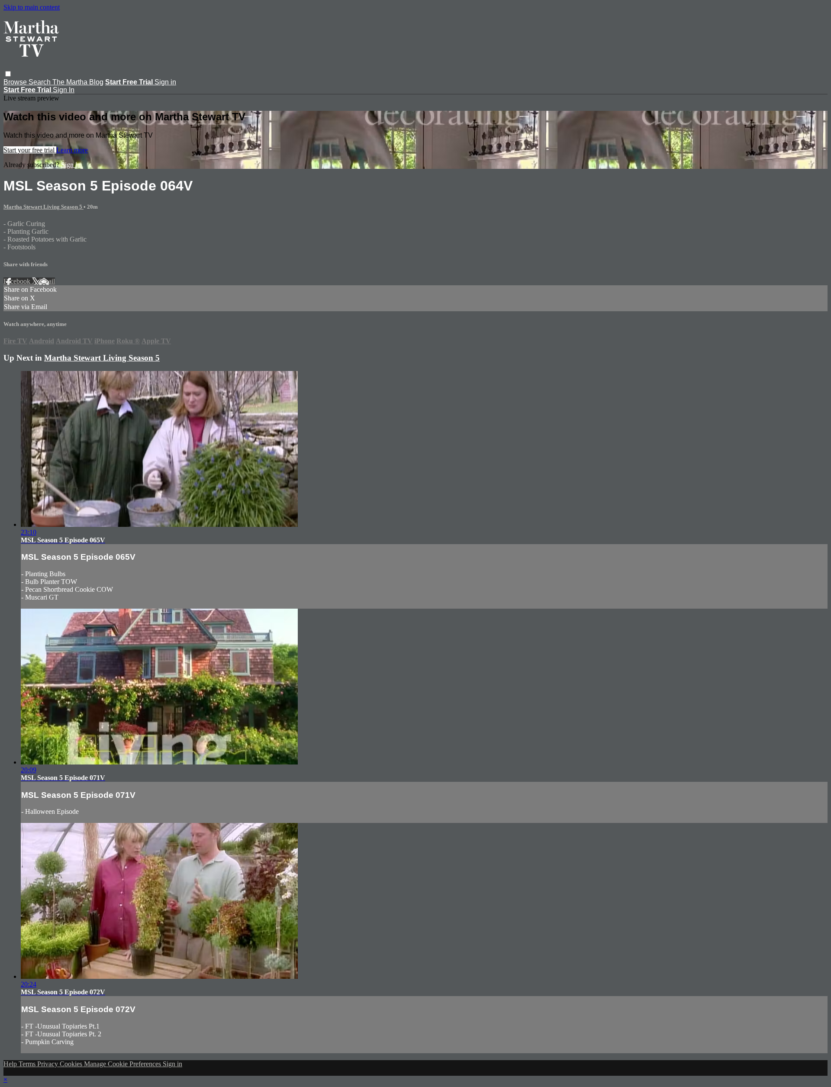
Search (40, 82)
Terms (28, 1064)
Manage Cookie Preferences (123, 1064)
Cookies (72, 1064)
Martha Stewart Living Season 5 (43, 206)
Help (11, 1064)
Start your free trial (29, 150)
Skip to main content (31, 7)
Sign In (63, 90)
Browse (16, 82)
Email (47, 281)
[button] (8, 74)
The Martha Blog (77, 82)
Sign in (165, 82)
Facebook (17, 281)
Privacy (48, 1064)
